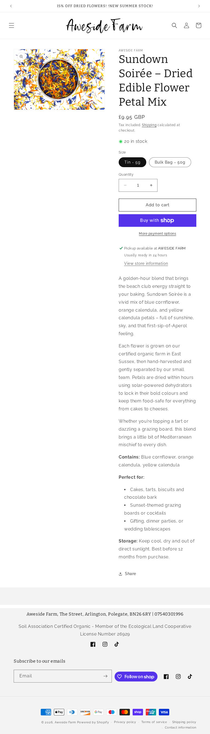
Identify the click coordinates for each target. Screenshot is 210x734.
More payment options (157, 234)
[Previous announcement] (11, 6)
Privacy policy (125, 722)
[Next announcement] (199, 6)
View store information (146, 263)
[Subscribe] (106, 676)
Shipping (149, 125)
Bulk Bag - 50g (170, 162)
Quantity (126, 174)
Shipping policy (184, 722)
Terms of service (154, 722)
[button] (11, 25)
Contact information (180, 727)
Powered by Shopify (93, 722)
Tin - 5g (132, 162)
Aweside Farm (65, 722)
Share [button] (130, 573)
